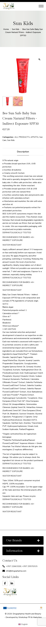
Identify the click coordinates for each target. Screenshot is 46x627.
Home (6, 29)
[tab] (23, 151)
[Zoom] (39, 59)
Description (23, 151)
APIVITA (35, 137)
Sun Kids (15, 29)
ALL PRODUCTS (22, 137)
